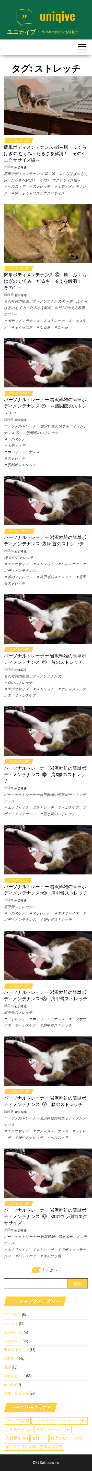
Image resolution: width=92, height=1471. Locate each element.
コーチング (13, 1332)
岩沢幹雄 (20, 167)
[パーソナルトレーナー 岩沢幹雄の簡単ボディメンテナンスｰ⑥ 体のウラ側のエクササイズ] (48, 1173)
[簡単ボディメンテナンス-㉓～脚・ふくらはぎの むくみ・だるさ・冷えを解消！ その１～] (48, 233)
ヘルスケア (13, 1341)
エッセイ (11, 1324)
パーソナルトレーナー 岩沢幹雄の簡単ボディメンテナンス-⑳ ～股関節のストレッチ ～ (45, 406)
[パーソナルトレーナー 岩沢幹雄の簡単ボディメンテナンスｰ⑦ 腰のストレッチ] (48, 1061)
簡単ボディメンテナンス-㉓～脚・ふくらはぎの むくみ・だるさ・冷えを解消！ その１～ (45, 281)
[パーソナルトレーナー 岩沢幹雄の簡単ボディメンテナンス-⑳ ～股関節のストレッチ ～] (48, 362)
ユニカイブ (21, 32)
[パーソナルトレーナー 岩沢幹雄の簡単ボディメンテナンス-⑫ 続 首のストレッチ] (48, 500)
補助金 (9, 1385)
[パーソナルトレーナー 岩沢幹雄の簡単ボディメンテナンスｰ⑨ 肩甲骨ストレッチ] (48, 849)
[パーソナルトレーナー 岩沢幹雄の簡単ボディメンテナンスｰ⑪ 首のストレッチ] (48, 619)
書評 (7, 1367)
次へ (53, 1270)
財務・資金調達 (16, 1393)
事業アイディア (16, 1350)
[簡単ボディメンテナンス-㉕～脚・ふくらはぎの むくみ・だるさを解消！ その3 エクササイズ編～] (48, 105)
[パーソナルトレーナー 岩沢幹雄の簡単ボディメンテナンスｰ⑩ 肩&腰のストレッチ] (48, 731)
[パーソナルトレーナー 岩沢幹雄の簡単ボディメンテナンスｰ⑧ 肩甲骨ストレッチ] (48, 955)
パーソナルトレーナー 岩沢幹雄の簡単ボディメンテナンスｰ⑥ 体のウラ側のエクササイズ (45, 1216)
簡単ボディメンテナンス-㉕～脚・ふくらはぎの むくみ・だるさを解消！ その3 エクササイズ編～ (46, 153)
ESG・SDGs (12, 1315)
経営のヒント (14, 1376)
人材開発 (11, 1358)
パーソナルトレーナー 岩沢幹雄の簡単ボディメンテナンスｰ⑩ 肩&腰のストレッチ (45, 774)
